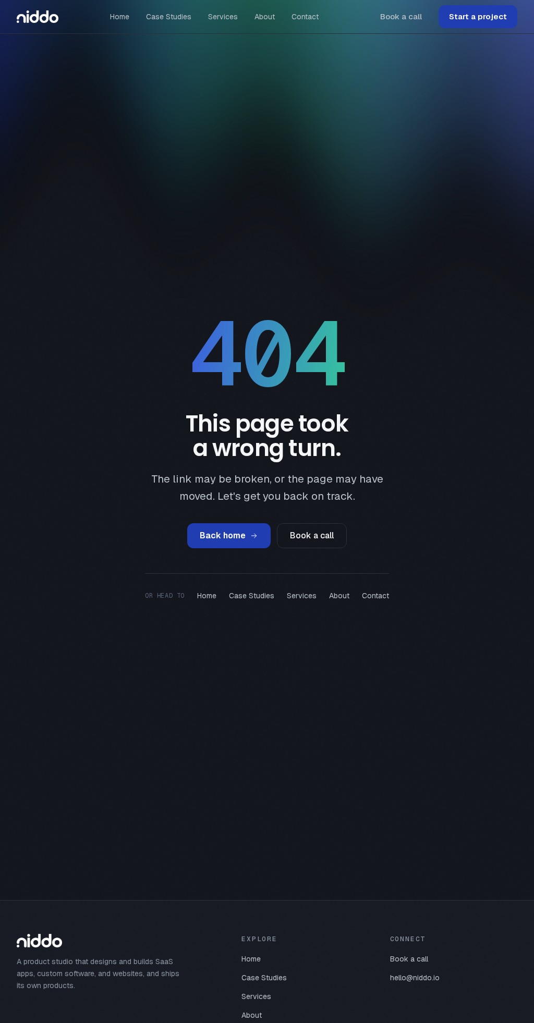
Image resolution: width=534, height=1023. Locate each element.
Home (119, 16)
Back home (223, 535)
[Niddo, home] (37, 16)
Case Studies (168, 16)
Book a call (401, 16)
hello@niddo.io (415, 977)
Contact (305, 16)
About (264, 16)
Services (223, 16)
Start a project (478, 16)
